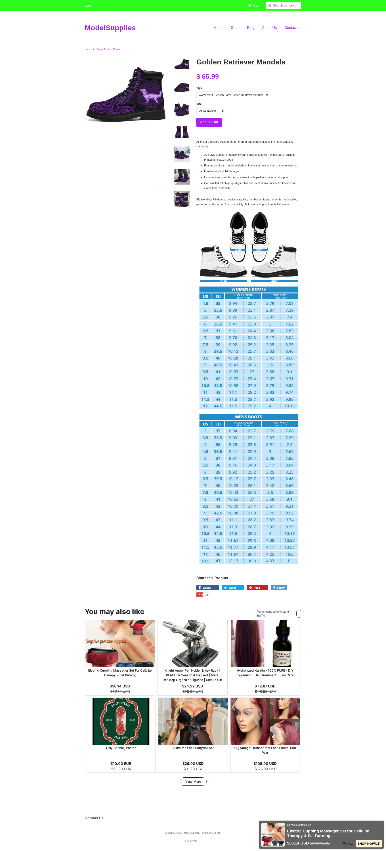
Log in (89, 5)
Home (218, 28)
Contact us (292, 28)
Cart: (256, 5)
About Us (269, 28)
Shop (235, 28)
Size (199, 104)
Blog (250, 28)
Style (199, 88)
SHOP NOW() (368, 843)
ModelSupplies (110, 28)
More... (347, 843)
